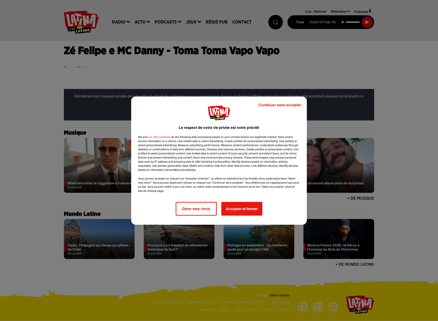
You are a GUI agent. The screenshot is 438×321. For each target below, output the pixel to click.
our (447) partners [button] (159, 137)
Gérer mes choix (196, 208)
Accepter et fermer (242, 208)
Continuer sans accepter (279, 104)
